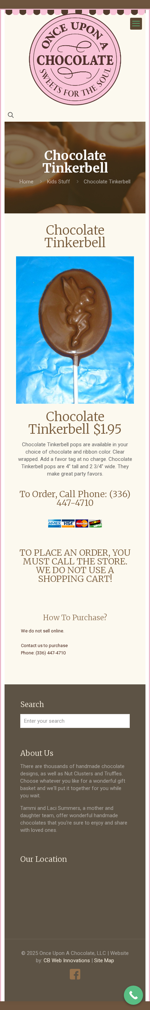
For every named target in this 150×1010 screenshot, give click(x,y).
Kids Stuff (58, 182)
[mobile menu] (136, 24)
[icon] (75, 974)
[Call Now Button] (133, 995)
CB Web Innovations (67, 960)
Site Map (104, 960)
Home (26, 182)
